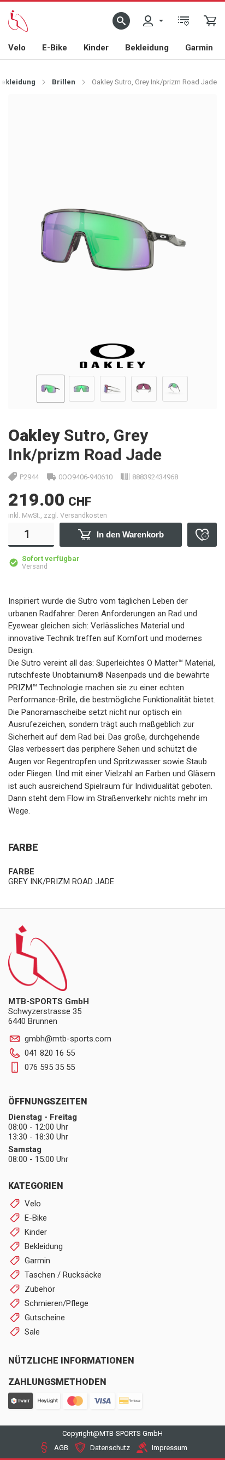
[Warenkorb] (210, 21)
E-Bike (54, 48)
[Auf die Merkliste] (202, 535)
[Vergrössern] (196, 114)
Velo (17, 48)
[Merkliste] (183, 21)
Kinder (96, 48)
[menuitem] (152, 21)
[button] (121, 21)
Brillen (63, 82)
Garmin (199, 48)
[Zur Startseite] (18, 21)
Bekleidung (147, 48)
